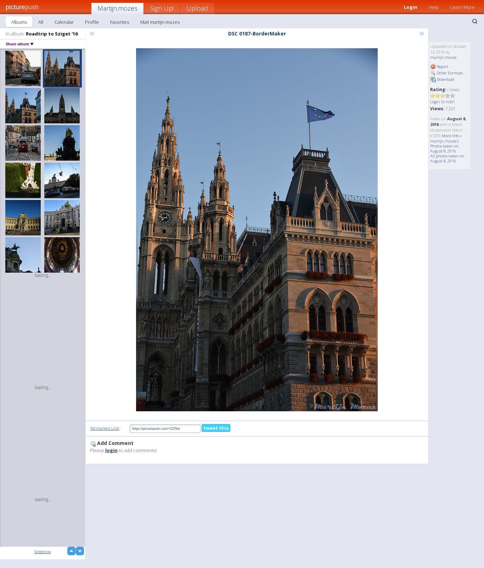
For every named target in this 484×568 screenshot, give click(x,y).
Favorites (119, 22)
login (111, 450)
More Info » (452, 135)
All (40, 22)
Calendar (64, 22)
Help (434, 7)
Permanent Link (104, 428)
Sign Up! (162, 8)
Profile (92, 22)
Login (410, 7)
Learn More (462, 7)
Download (445, 79)
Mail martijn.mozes (160, 22)
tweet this (216, 428)
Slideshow (42, 551)
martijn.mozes (443, 57)
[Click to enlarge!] (257, 229)
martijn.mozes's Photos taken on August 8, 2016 (444, 146)
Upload (197, 8)
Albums (19, 22)
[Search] (474, 21)
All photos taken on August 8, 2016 (447, 158)
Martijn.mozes (117, 8)
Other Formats (449, 73)
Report (442, 66)
